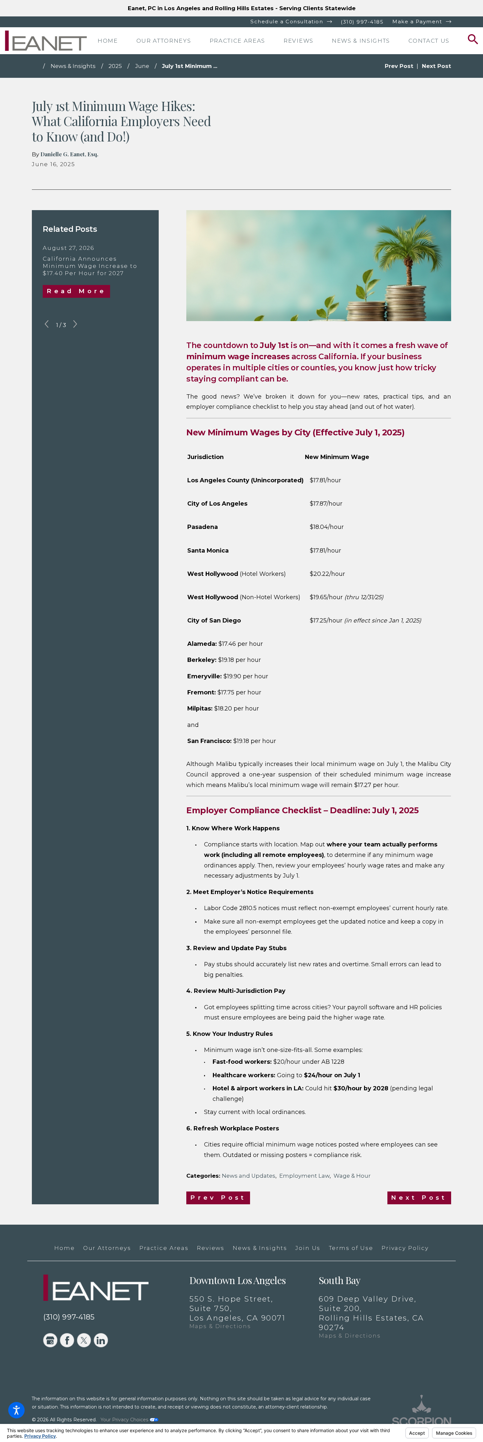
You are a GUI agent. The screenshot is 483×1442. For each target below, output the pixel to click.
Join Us (307, 1248)
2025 (115, 66)
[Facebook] (67, 1340)
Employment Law (304, 1175)
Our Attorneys (107, 1248)
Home (64, 1248)
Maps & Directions (220, 1326)
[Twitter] (84, 1340)
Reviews (210, 1248)
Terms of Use (351, 1248)
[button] (16, 1410)
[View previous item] (46, 325)
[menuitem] (115, 40)
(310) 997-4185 (362, 22)
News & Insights (73, 66)
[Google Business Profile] (50, 1340)
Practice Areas (164, 1248)
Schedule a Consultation (286, 21)
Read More (76, 291)
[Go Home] (37, 66)
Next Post (419, 1197)
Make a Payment (417, 21)
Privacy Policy (405, 1248)
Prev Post (218, 1197)
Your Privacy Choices (125, 1420)
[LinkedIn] (101, 1340)
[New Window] (421, 1412)
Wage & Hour (352, 1175)
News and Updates (248, 1175)
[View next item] (75, 325)
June (142, 66)
